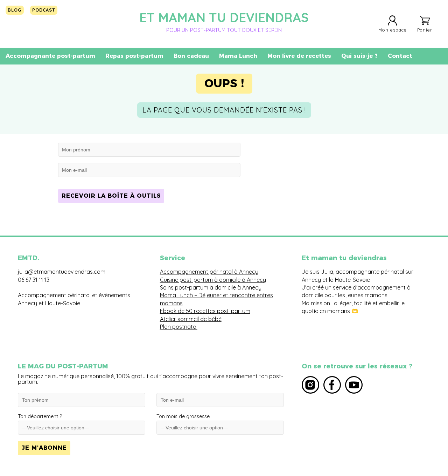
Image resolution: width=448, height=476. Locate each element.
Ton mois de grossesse (183, 416)
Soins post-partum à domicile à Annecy (210, 287)
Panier (424, 29)
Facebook (332, 385)
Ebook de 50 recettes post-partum (205, 310)
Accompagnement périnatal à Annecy (209, 271)
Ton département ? (40, 416)
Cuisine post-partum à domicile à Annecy (213, 279)
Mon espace (392, 29)
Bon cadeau (191, 56)
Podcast (43, 10)
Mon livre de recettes (299, 56)
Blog (14, 10)
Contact (400, 56)
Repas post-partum (134, 56)
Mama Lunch (238, 56)
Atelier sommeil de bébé (191, 318)
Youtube (354, 385)
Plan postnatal (178, 326)
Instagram (310, 385)
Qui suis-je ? (359, 56)
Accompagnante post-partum (50, 56)
